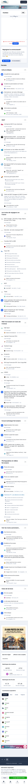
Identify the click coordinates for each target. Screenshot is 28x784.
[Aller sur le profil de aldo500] (3, 736)
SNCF (3, 120)
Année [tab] (16, 694)
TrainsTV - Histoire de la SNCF (12, 509)
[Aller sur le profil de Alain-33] (4, 316)
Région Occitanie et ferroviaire (13, 278)
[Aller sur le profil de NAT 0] (4, 296)
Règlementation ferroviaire (11, 425)
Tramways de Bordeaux (11, 316)
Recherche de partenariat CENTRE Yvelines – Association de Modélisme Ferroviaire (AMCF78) (16, 549)
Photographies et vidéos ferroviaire (10, 462)
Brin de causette (8, 593)
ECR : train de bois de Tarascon (13, 367)
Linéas (7, 377)
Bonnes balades (9, 491)
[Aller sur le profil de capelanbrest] (4, 171)
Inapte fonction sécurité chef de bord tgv (15, 144)
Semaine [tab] (5, 694)
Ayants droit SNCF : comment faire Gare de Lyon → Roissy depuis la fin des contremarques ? (16, 130)
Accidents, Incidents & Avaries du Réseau (15, 79)
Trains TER (6, 251)
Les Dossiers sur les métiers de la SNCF (14, 149)
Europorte (6, 354)
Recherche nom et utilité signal (13, 429)
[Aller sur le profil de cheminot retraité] (3, 713)
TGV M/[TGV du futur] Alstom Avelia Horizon (16, 439)
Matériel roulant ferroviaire (11, 434)
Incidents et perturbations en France (13, 84)
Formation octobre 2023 (11, 359)
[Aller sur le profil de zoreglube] (4, 79)
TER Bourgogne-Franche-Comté (12, 256)
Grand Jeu (8, 597)
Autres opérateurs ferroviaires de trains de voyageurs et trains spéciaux (15, 300)
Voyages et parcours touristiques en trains (15, 567)
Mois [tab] (11, 694)
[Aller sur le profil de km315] (4, 332)
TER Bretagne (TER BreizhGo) (12, 258)
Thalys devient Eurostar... (12, 225)
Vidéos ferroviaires (9, 486)
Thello (5, 291)
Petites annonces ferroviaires (11, 575)
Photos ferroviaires (9, 467)
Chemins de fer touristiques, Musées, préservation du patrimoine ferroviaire (14, 556)
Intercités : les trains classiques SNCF (13, 230)
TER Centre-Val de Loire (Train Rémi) (13, 260)
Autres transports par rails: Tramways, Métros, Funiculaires (14, 310)
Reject (4, 777)
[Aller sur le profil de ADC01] (4, 131)
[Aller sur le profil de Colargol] (3, 703)
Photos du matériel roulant (11, 477)
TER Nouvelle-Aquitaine (11, 268)
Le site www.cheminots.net (11, 601)
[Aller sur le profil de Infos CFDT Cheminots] (4, 113)
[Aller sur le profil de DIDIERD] (4, 377)
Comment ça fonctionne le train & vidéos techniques (14, 500)
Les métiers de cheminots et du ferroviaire (14, 497)
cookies (13, 769)
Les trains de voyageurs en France (11, 213)
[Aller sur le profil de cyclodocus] (4, 206)
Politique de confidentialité (11, 763)
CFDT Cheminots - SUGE (11, 113)
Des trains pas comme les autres (12, 514)
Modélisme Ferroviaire (10, 543)
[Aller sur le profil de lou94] (4, 190)
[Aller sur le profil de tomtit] (4, 413)
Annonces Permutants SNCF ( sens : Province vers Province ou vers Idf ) (14, 183)
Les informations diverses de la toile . (14, 617)
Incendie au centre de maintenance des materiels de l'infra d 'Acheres (15, 413)
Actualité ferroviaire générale (11, 74)
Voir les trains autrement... (11, 528)
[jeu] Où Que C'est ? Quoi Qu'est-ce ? (14, 471)
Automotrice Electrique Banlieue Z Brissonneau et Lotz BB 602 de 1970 (14, 537)
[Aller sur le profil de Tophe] (3, 699)
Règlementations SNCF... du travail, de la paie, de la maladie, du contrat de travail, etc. (14, 138)
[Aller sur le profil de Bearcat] (4, 359)
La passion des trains (10, 512)
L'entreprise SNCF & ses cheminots (13, 124)
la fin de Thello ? (10, 296)
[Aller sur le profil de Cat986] (7, 674)
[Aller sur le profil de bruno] (4, 472)
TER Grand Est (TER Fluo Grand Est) (13, 262)
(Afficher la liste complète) (19, 654)
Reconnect (15, 43)
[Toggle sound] (23, 13)
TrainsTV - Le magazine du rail (12, 507)
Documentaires (9, 503)
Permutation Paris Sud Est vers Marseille (15, 189)
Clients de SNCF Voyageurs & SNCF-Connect (15, 194)
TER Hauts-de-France (10, 264)
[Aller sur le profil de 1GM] (4, 306)
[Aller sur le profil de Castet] (4, 453)
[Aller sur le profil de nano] (3, 732)
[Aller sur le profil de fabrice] (4, 491)
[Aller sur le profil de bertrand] (4, 608)
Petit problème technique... (12, 608)
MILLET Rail (8, 402)
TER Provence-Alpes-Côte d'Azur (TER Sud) (14, 273)
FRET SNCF (7, 328)
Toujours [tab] (23, 694)
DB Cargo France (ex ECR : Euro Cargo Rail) (15, 362)
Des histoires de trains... (10, 532)
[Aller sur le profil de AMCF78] (4, 550)
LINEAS (6, 372)
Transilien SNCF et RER (10, 241)
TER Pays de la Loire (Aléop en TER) (13, 271)
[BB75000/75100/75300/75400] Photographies (16, 481)
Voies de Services (7, 589)
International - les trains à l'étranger (13, 92)
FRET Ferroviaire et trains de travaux (11, 323)
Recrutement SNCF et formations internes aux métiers (15, 164)
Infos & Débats (7, 70)
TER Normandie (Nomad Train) (12, 266)
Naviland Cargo (8, 346)
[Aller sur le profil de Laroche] (4, 88)
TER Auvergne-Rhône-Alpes (11, 253)
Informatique (7, 612)
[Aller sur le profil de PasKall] (4, 430)
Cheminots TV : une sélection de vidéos (14, 495)
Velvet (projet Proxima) (11, 306)
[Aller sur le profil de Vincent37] (4, 350)
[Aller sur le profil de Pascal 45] (4, 520)
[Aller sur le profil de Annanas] (3, 727)
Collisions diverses (10, 88)
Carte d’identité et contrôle (12, 205)
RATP (5, 283)
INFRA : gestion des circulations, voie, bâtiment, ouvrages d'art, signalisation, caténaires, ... (14, 446)
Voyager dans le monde (11, 572)
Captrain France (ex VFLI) (10, 336)
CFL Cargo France (8, 380)
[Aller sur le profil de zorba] (4, 246)
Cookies (20, 763)
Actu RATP (8, 288)
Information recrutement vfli (12, 341)
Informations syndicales (10, 108)
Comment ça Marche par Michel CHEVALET (14, 505)
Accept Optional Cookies (19, 777)
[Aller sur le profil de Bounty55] (4, 387)
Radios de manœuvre (11, 332)
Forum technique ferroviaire (11, 421)
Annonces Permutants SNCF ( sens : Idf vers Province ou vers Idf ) (14, 180)
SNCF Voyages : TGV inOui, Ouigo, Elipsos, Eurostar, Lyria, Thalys (15, 219)
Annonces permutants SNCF (11, 176)
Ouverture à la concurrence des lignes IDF (15, 246)
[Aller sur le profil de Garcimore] (4, 538)
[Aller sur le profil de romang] (4, 159)
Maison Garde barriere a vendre (13, 562)
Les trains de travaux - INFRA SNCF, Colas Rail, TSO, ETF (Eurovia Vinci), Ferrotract (15, 406)
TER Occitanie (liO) (22, 268)
